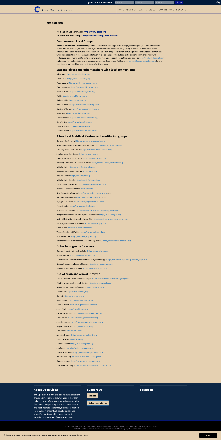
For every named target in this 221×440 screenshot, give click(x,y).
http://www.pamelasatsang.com (84, 104)
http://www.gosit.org (95, 31)
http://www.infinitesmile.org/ (82, 167)
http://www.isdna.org (96, 287)
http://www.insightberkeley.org (109, 145)
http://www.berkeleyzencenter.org (90, 141)
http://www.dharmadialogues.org (87, 313)
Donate (92, 395)
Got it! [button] (208, 435)
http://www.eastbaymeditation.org (96, 149)
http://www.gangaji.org (74, 296)
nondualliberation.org (80, 126)
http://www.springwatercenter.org (83, 317)
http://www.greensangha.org (82, 255)
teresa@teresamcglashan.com (142, 61)
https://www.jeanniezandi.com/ (83, 130)
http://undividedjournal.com (151, 58)
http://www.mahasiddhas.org (89, 197)
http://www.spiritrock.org (94, 158)
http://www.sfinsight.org (110, 214)
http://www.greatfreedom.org (86, 109)
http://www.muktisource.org (74, 96)
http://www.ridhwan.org (97, 251)
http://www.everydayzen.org (83, 236)
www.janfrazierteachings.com (80, 348)
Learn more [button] (82, 435)
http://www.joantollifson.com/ (83, 304)
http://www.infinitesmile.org (88, 180)
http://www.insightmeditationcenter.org (111, 219)
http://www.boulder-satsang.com (86, 356)
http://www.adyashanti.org (79, 74)
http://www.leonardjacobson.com (88, 352)
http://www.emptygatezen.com (92, 184)
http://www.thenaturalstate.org (83, 117)
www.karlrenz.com (73, 330)
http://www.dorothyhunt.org (82, 91)
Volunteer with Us (98, 402)
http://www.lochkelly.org (77, 291)
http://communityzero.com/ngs (92, 193)
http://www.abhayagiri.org (96, 223)
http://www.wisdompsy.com (101, 264)
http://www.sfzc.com (88, 154)
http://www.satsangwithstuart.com (87, 322)
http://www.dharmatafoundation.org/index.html (98, 210)
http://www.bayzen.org (80, 175)
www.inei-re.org (77, 339)
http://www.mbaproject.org (94, 268)
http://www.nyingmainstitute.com (89, 201)
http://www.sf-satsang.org (79, 78)
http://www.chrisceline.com (80, 122)
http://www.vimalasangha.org (94, 232)
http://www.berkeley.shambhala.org (107, 162)
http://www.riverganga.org (81, 343)
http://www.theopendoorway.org (82, 83)
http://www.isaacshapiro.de (81, 300)
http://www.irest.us (77, 100)
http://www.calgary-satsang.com (85, 361)
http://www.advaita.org (83, 326)
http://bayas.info (89, 171)
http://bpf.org (87, 188)
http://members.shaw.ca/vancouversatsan (92, 365)
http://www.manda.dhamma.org (117, 240)
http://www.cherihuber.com (80, 227)
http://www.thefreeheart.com (84, 335)
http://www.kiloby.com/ (78, 309)
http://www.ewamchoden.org (82, 206)
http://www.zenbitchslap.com (84, 87)
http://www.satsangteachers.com (100, 35)
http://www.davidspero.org (79, 113)
